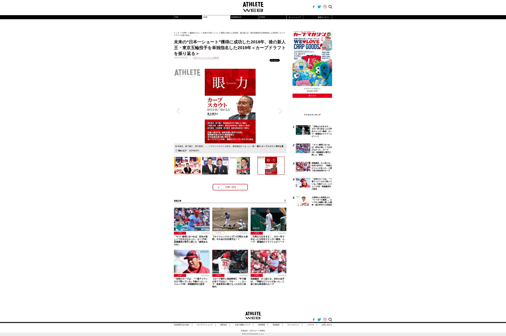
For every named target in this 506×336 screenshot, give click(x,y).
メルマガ (310, 325)
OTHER (262, 17)
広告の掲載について (242, 325)
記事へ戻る (231, 187)
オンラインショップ (205, 325)
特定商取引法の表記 (181, 325)
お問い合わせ (327, 325)
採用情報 (261, 325)
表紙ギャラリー (324, 17)
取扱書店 (276, 325)
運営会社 (223, 325)
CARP (205, 17)
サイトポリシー (293, 325)
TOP (176, 17)
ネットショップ (295, 17)
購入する (312, 96)
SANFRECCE (236, 17)
